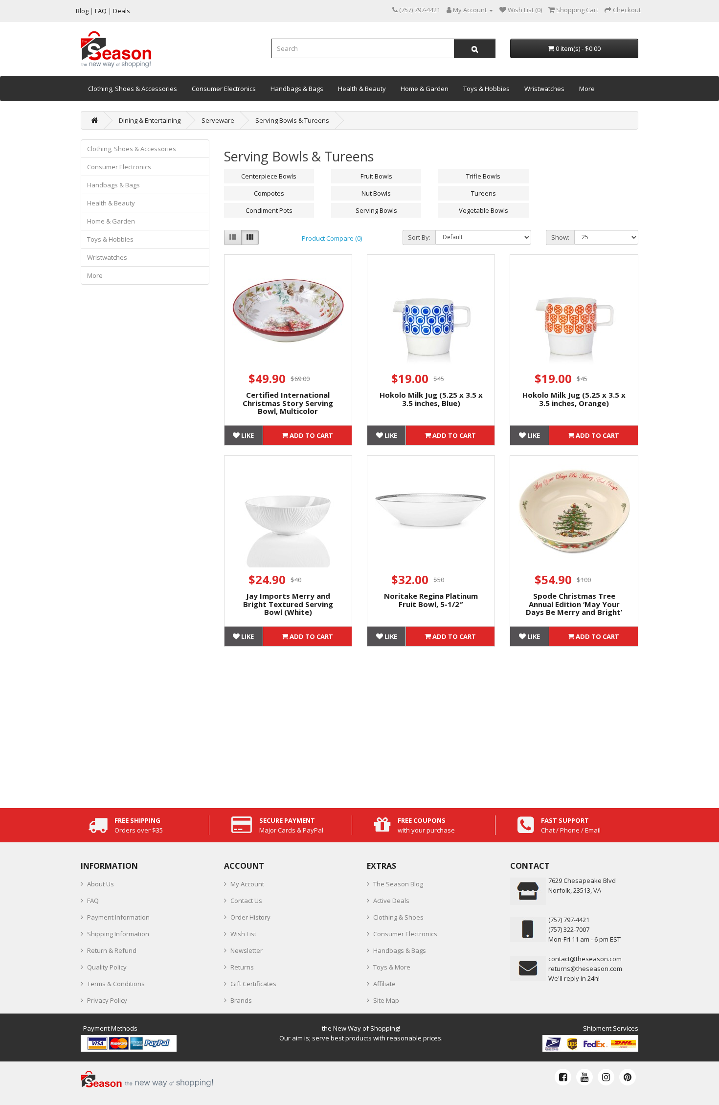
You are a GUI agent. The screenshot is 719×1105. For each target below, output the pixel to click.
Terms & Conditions (116, 983)
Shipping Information (118, 933)
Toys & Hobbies (486, 88)
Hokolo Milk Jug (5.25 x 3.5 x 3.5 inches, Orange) (574, 399)
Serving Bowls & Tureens (292, 120)
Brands (241, 1000)
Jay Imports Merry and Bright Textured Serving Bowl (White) (288, 604)
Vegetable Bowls (483, 210)
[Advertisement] (431, 724)
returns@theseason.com (585, 968)
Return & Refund (111, 950)
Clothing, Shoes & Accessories (132, 88)
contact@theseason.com (585, 958)
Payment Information (118, 917)
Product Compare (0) (332, 238)
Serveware (218, 120)
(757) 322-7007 (568, 929)
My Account (247, 883)
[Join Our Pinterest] (627, 1077)
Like (247, 435)
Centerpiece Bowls (268, 176)
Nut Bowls (376, 193)
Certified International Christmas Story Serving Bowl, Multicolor (288, 403)
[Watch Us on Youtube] (584, 1077)
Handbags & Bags (296, 88)
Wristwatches (544, 88)
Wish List (243, 933)
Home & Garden (425, 88)
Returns (242, 967)
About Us (100, 883)
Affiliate (384, 983)
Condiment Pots (269, 210)
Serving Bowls (376, 210)
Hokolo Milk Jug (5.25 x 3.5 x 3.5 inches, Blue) (431, 399)
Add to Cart (310, 435)
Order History (250, 917)
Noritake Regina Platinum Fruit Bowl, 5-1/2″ (431, 600)
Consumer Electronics (224, 88)
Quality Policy (107, 967)
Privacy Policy (107, 1000)
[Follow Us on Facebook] (563, 1077)
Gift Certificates (253, 983)
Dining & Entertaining (149, 120)
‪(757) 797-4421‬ (568, 919)
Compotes (269, 193)
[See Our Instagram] (606, 1077)
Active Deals (391, 900)
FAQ (93, 900)
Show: (560, 237)
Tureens (483, 193)
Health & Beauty (362, 88)
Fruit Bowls (376, 176)
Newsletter (246, 950)
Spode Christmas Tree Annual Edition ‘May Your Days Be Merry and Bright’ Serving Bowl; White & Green (574, 608)
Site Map (386, 1000)
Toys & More (391, 967)
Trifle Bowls (483, 176)
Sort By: (419, 237)
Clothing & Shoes (398, 917)
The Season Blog (398, 883)
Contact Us (246, 900)
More (587, 88)
